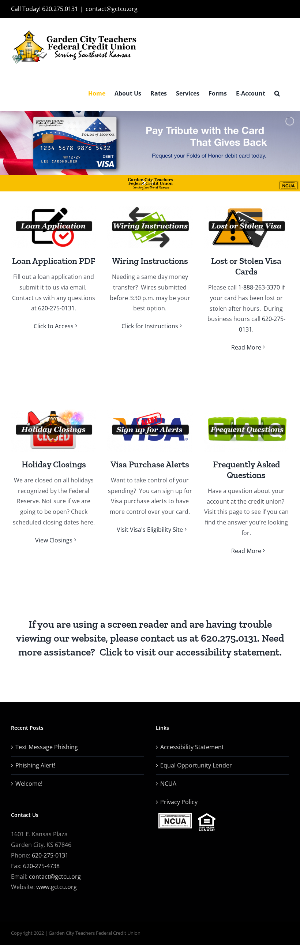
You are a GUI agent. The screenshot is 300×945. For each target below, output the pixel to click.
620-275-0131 (56, 308)
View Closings (53, 540)
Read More (246, 347)
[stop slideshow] (151, 182)
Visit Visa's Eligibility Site (150, 530)
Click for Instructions (149, 326)
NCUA (168, 784)
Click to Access (54, 326)
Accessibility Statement (192, 747)
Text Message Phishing (46, 747)
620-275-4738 (41, 866)
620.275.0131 (229, 638)
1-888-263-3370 (259, 287)
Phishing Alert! (35, 765)
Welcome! (28, 784)
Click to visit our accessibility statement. (191, 652)
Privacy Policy (179, 802)
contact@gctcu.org (112, 9)
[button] (277, 93)
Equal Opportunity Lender (196, 765)
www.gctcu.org (56, 887)
